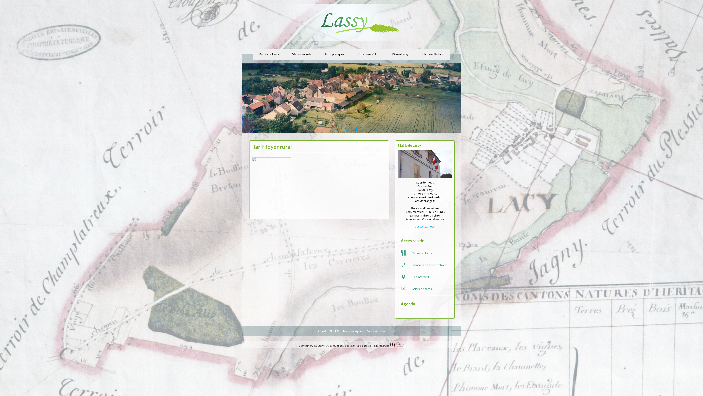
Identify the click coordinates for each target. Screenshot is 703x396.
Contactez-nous (425, 226)
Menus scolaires (422, 253)
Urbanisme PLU (367, 54)
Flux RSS (335, 331)
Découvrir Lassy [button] (269, 54)
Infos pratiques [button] (334, 54)
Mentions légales (353, 331)
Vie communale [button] (301, 54)
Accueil (322, 331)
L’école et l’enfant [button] (432, 54)
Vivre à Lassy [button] (400, 54)
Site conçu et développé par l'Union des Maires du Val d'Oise (357, 345)
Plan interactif (420, 276)
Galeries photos (422, 288)
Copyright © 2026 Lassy (311, 345)
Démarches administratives (429, 265)
